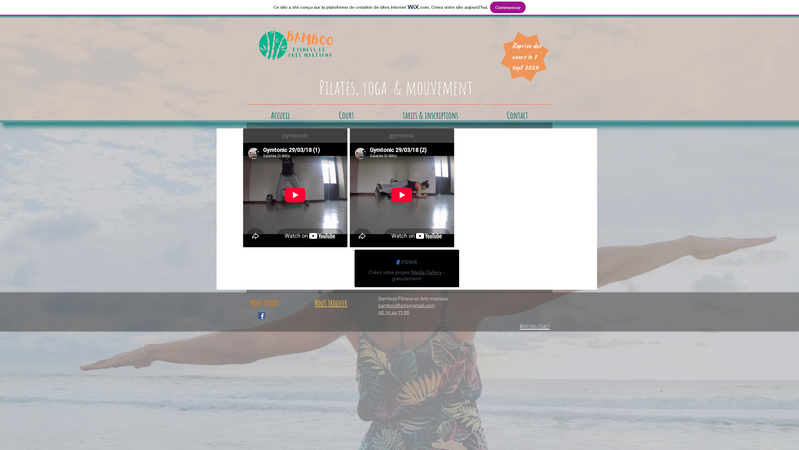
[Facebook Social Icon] (261, 315)
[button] (346, 112)
